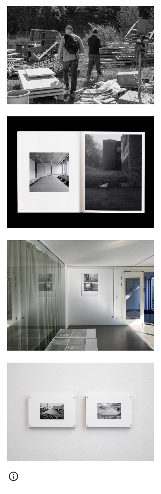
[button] (13, 479)
